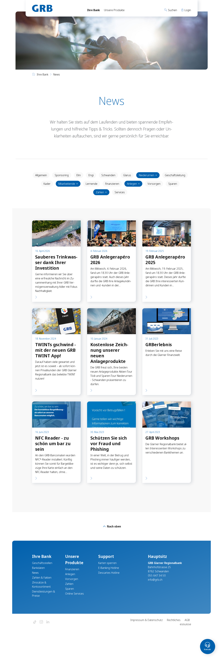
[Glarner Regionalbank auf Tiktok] (34, 622)
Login (187, 10)
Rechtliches (173, 620)
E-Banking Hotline (108, 568)
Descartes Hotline (109, 573)
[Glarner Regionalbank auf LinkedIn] (48, 622)
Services (120, 192)
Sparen (172, 184)
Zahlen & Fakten (41, 577)
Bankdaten (38, 568)
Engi (91, 175)
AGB (187, 620)
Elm (78, 175)
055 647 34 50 (157, 575)
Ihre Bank (93, 10)
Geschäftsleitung (175, 175)
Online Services (74, 593)
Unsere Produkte (114, 10)
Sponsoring (62, 175)
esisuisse (185, 624)
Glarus (127, 175)
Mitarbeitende (68, 184)
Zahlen (101, 192)
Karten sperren (107, 563)
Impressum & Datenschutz (146, 620)
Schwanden (108, 175)
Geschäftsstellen (42, 563)
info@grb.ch (155, 580)
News (35, 573)
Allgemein (41, 175)
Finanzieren (112, 184)
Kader (47, 184)
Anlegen (133, 184)
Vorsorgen (154, 184)
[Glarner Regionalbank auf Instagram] (41, 622)
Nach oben (113, 526)
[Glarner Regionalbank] (56, 8)
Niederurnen (148, 175)
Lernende (91, 184)
